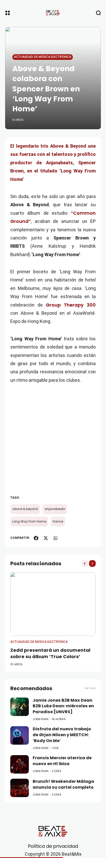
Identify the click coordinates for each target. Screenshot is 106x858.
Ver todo (90, 688)
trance (58, 521)
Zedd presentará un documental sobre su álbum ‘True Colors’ (50, 653)
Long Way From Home (29, 521)
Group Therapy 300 (71, 305)
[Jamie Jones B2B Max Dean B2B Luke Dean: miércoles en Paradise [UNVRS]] (19, 707)
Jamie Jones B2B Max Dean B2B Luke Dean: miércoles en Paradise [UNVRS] (63, 706)
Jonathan (40, 719)
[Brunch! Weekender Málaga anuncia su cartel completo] (19, 788)
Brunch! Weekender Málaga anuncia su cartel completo (63, 784)
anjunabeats (55, 509)
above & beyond (25, 509)
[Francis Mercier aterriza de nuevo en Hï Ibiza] (19, 764)
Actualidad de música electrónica (42, 57)
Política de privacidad (53, 846)
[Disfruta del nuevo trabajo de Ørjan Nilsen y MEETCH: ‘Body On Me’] (19, 735)
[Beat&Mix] (53, 13)
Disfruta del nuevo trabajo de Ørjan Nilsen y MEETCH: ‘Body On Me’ (62, 734)
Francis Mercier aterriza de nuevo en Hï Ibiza (62, 761)
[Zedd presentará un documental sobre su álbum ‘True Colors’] (53, 604)
